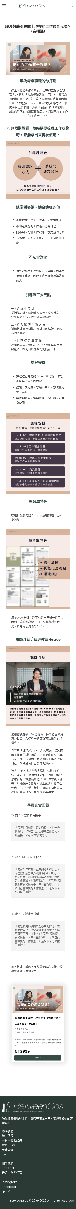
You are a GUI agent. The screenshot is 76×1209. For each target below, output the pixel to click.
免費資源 (7, 1150)
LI (8, 1192)
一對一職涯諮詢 (12, 1140)
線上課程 (7, 1136)
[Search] (72, 6)
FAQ (5, 1155)
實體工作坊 (9, 1145)
